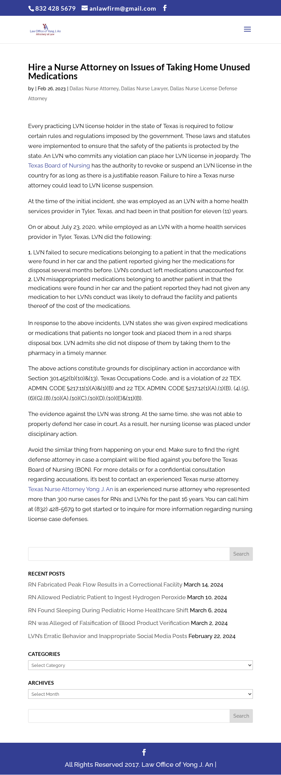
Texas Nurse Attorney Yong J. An (70, 489)
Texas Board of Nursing (59, 165)
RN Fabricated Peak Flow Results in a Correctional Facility (105, 584)
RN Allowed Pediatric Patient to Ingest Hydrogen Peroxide (107, 597)
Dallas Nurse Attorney (94, 88)
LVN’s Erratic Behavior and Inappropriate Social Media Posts (107, 636)
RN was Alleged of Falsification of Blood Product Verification (109, 623)
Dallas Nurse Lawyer (144, 88)
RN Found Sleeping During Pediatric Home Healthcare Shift (108, 610)
